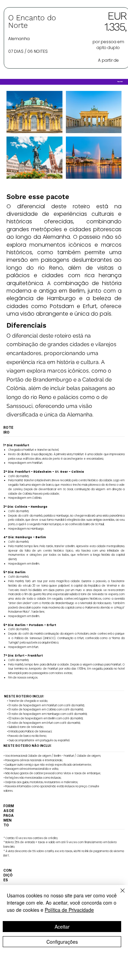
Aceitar (62, 926)
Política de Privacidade (69, 909)
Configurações (62, 941)
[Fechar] (118, 894)
